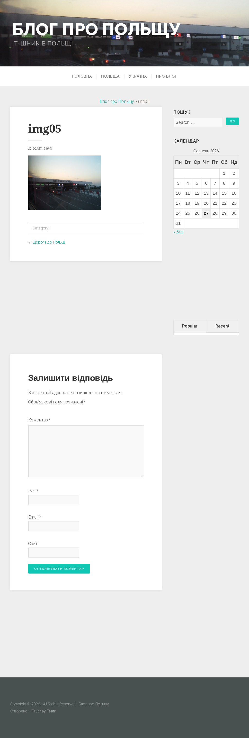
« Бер (178, 231)
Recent (222, 326)
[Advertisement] (86, 307)
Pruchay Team (44, 711)
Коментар (39, 420)
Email (34, 517)
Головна (82, 76)
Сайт (33, 543)
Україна (138, 76)
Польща (110, 76)
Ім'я (33, 490)
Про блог (166, 76)
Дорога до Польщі (49, 242)
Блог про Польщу (96, 29)
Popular (189, 326)
